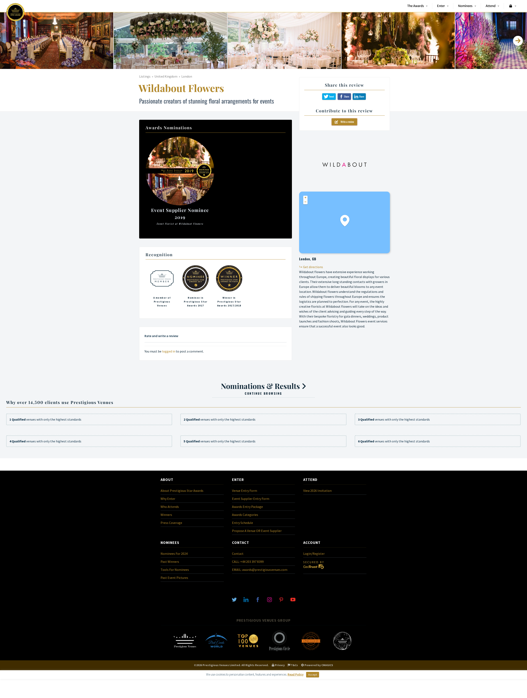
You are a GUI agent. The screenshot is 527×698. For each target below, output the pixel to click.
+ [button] (305, 197)
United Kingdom (165, 76)
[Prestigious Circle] (279, 651)
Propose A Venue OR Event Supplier (257, 531)
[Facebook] (258, 599)
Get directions (313, 267)
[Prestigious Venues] (185, 651)
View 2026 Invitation (317, 491)
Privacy (279, 665)
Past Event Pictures (174, 578)
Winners (166, 515)
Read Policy (295, 674)
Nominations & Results (261, 388)
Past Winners (170, 562)
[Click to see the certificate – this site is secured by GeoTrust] (313, 570)
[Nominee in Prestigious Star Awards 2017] (195, 287)
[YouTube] (293, 599)
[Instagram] (269, 599)
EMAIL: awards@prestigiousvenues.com (259, 570)
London (186, 76)
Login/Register (314, 553)
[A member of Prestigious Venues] (162, 287)
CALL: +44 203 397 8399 (248, 562)
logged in (168, 351)
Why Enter (168, 499)
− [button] (305, 202)
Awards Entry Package (247, 507)
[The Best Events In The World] (216, 651)
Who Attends (170, 507)
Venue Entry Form (244, 491)
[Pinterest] (281, 599)
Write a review (346, 122)
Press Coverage (171, 523)
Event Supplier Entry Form (250, 499)
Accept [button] (312, 674)
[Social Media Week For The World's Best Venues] (342, 651)
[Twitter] (234, 599)
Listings (144, 76)
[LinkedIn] (246, 599)
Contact (238, 553)
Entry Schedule (242, 523)
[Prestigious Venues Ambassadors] (311, 651)
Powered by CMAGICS (318, 665)
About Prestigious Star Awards (182, 491)
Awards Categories (245, 515)
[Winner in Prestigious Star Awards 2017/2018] (229, 287)
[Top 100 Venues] (248, 651)
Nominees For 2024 (174, 553)
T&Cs (294, 665)
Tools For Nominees (175, 570)
